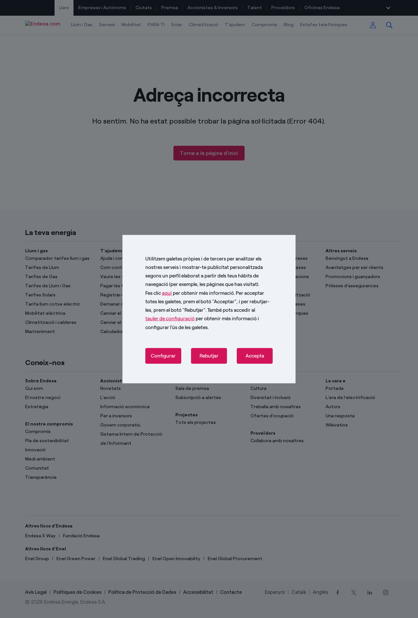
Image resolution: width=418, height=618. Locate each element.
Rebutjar (209, 356)
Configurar (163, 356)
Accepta (255, 356)
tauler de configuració (170, 319)
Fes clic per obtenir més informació (189, 293)
